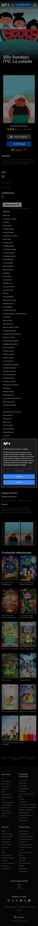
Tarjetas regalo (23, 868)
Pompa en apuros (8, 354)
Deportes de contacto (8, 858)
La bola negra (23, 783)
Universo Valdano (7, 844)
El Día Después (6, 842)
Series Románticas (7, 805)
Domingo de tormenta (10, 344)
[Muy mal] (8, 129)
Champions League (7, 834)
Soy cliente (20, 137)
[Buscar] (13, 5)
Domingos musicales (9, 368)
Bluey (22, 743)
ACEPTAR (19, 482)
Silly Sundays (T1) (11, 205)
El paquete (6, 273)
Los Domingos (23, 786)
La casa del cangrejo (9, 249)
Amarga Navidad (23, 788)
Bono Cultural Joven (25, 863)
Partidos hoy (5, 866)
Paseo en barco (8, 324)
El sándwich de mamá (10, 236)
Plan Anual (22, 860)
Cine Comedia (6, 786)
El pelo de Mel (7, 307)
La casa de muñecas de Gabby (9, 743)
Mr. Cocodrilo (7, 680)
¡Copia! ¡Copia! (8, 357)
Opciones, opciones (9, 371)
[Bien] (16, 129)
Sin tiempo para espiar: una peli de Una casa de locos (9, 617)
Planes (21, 855)
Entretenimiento (6, 813)
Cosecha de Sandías (9, 310)
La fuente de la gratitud (10, 340)
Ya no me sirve (7, 280)
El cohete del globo (9, 374)
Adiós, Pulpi (6, 422)
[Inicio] (6, 5)
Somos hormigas (8, 266)
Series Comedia (6, 808)
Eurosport (4, 860)
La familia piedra (8, 296)
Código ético (22, 842)
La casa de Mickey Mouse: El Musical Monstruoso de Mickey (28, 583)
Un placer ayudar (8, 286)
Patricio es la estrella (10, 649)
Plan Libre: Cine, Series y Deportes (26, 849)
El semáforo (7, 388)
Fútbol (19, 10)
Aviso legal (22, 907)
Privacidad (31, 907)
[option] (13, 534)
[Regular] (13, 129)
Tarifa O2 (21, 866)
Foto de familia (8, 425)
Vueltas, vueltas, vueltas (11, 327)
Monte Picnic (7, 239)
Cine (12, 10)
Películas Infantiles (7, 797)
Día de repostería (8, 347)
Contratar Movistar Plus (25, 844)
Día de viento (7, 276)
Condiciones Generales (25, 839)
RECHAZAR (19, 476)
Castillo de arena (8, 229)
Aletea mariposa (8, 432)
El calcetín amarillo (9, 256)
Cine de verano (6, 794)
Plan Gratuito (23, 858)
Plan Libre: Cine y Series (26, 852)
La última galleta (8, 246)
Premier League (6, 839)
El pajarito (6, 222)
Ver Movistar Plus (24, 831)
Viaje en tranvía (8, 269)
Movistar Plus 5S (23, 820)
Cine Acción (5, 789)
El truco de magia (8, 252)
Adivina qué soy (8, 415)
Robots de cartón (8, 395)
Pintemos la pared (9, 337)
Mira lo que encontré (9, 711)
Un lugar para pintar (9, 405)
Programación (6, 868)
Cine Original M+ (6, 781)
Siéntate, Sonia (8, 242)
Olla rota (6, 293)
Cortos (3, 792)
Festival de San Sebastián (26, 810)
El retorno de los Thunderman (8, 583)
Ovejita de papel (8, 259)
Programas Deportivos (25, 815)
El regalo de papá (8, 378)
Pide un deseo (7, 225)
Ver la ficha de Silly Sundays (19, 208)
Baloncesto (5, 847)
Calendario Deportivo (8, 863)
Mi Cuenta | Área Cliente (26, 836)
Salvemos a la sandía (10, 219)
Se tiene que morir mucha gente (26, 795)
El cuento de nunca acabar (12, 334)
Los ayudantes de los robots (12, 398)
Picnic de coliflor (8, 391)
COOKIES (19, 910)
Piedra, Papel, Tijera (27, 649)
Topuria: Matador (7, 855)
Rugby (3, 852)
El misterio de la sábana (10, 364)
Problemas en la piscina (10, 385)
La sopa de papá (8, 232)
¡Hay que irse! (7, 418)
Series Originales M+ (7, 802)
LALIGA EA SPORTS (7, 836)
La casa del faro (8, 361)
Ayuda (19, 888)
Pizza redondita (8, 263)
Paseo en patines (8, 429)
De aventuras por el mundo (12, 412)
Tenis (3, 850)
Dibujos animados (24, 812)
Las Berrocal (22, 802)
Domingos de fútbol (9, 381)
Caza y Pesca (22, 818)
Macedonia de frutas (9, 300)
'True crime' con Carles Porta (27, 807)
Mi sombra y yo (8, 283)
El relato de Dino (8, 351)
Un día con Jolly (8, 290)
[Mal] (11, 129)
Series (4, 10)
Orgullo (4, 816)
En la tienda (7, 317)
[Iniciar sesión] (35, 4)
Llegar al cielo (7, 320)
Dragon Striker (25, 680)
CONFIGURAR (19, 471)
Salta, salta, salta (8, 401)
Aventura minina (8, 303)
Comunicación (23, 871)
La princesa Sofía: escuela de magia (26, 617)
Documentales (6, 810)
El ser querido (23, 780)
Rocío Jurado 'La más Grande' (27, 804)
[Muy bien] (18, 129)
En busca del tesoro (9, 330)
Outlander (22, 799)
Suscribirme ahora (23, 5)
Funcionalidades (23, 834)
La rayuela (6, 435)
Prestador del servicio (10, 907)
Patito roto (6, 215)
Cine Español (5, 784)
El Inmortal (22, 791)
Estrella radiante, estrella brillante (14, 313)
